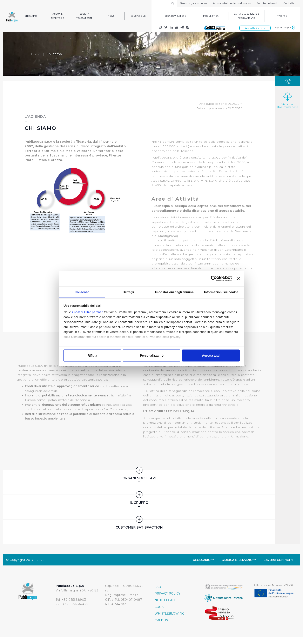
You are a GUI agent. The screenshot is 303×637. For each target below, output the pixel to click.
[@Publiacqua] (160, 28)
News (111, 16)
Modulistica (211, 16)
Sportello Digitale (255, 28)
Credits (161, 620)
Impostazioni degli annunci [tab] (174, 292)
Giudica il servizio (237, 560)
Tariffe (282, 16)
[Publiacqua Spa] (171, 28)
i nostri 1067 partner (87, 312)
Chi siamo (31, 16)
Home (35, 54)
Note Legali (165, 600)
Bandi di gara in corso (193, 3)
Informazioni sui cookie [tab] (221, 292)
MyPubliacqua (283, 27)
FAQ (158, 587)
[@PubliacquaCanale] (182, 28)
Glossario (202, 560)
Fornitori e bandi (267, 3)
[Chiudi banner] (238, 278)
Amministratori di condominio (232, 3)
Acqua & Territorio (57, 16)
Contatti (288, 3)
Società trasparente (84, 16)
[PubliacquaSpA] (188, 28)
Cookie (161, 607)
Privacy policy (167, 593)
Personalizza (149, 355)
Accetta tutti (211, 355)
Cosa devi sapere (175, 16)
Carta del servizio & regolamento (246, 16)
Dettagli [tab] (128, 292)
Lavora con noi (277, 560)
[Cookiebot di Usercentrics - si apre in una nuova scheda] (214, 278)
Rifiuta (92, 355)
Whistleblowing (169, 613)
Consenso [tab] (82, 292)
